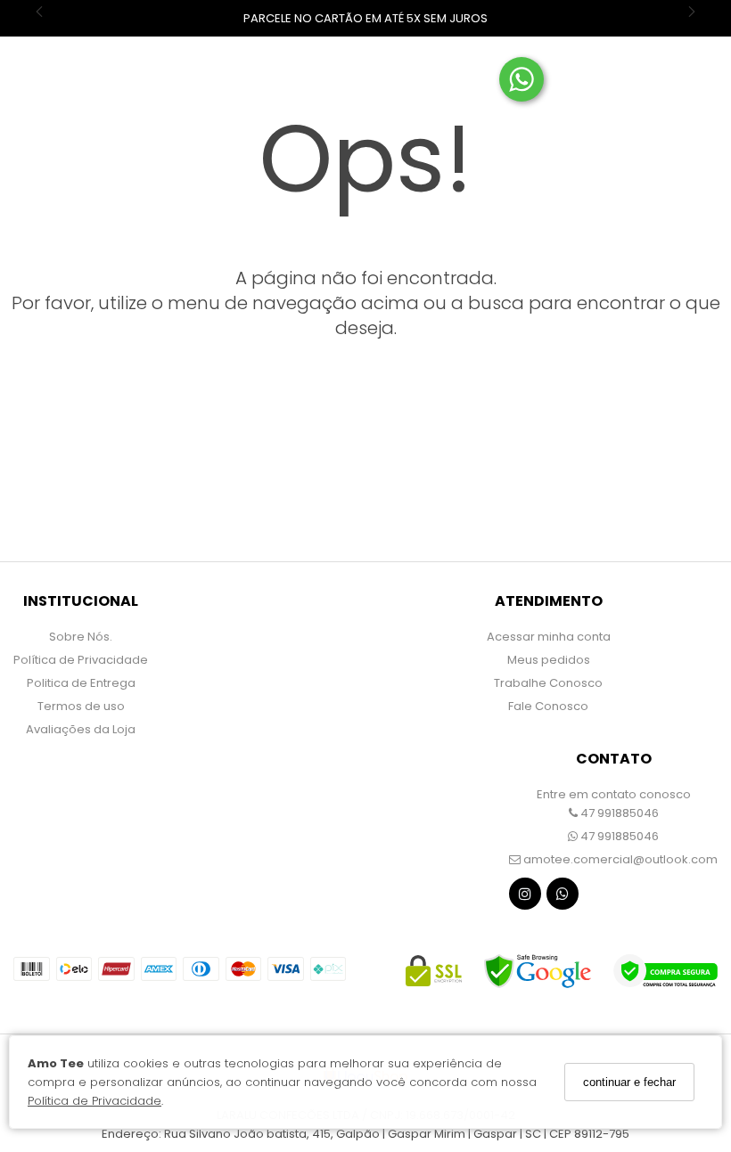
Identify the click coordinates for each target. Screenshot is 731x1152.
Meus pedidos (548, 659)
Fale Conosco (548, 706)
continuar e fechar (629, 1082)
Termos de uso (81, 706)
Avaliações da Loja (81, 729)
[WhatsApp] (562, 897)
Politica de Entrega (81, 682)
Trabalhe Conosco (548, 682)
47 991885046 (618, 813)
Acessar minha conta (549, 636)
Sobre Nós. (80, 636)
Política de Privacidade (94, 1100)
